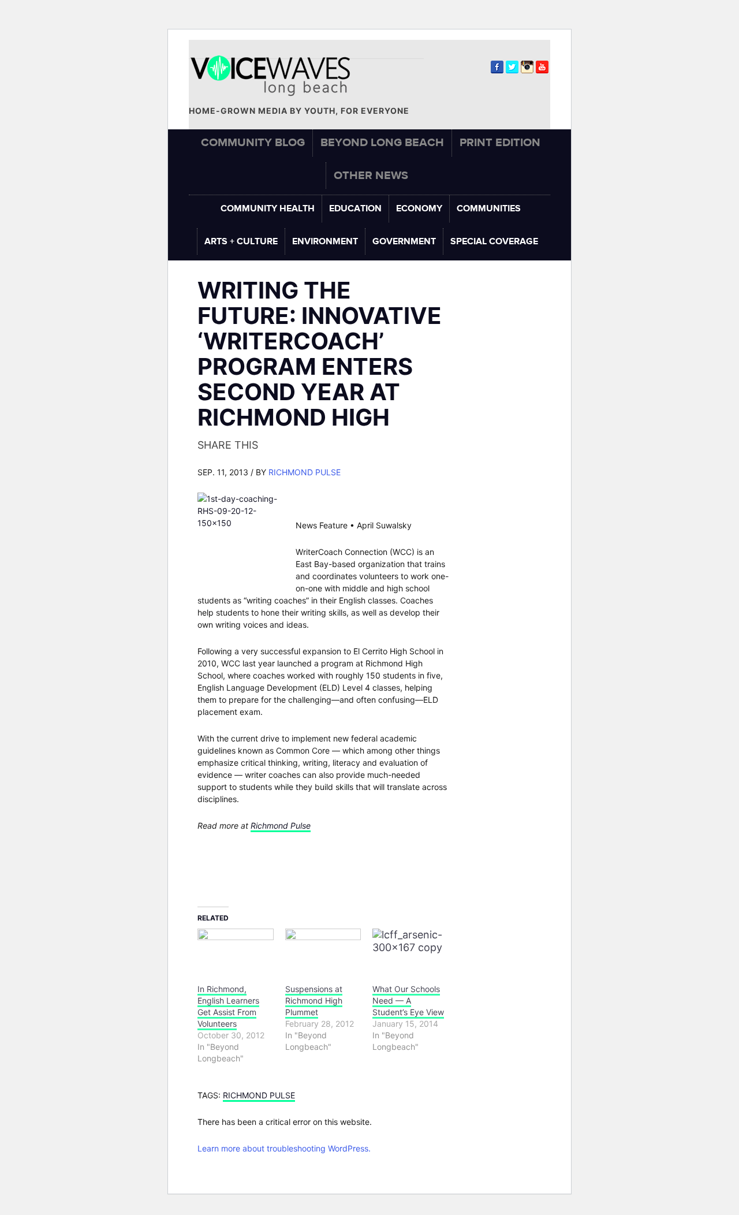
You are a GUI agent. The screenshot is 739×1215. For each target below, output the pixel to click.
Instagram (527, 67)
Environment (325, 241)
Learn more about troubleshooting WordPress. (284, 1148)
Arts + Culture (241, 241)
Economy (419, 208)
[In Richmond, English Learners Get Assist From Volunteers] (235, 950)
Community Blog (253, 142)
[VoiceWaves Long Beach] (275, 76)
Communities (489, 208)
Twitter (512, 67)
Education (355, 208)
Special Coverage (494, 241)
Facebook (497, 67)
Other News (371, 175)
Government (404, 241)
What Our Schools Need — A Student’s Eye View (408, 1000)
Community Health (268, 208)
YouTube (542, 67)
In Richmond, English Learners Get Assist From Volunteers (228, 1006)
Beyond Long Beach (382, 142)
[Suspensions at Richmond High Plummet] (323, 950)
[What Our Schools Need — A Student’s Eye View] (410, 950)
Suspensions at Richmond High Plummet (313, 1000)
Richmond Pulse (304, 472)
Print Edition (500, 142)
